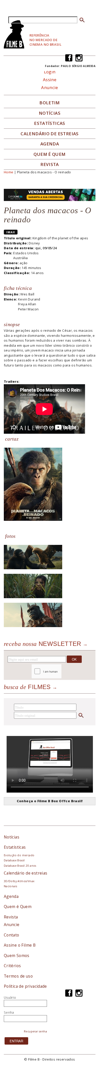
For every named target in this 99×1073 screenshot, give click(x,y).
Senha (9, 1012)
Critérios (12, 965)
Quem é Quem (17, 906)
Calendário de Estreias (50, 133)
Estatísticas (49, 123)
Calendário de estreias (25, 873)
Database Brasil (14, 860)
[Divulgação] (33, 484)
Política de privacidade (25, 986)
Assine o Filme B (20, 945)
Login (50, 72)
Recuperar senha (35, 1031)
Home (8, 172)
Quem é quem (49, 154)
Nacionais (10, 886)
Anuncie (49, 87)
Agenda (49, 143)
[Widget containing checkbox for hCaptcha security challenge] (60, 671)
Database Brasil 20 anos (20, 865)
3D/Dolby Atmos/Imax (19, 881)
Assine (49, 79)
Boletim (49, 102)
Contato (11, 935)
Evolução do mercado (19, 855)
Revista (49, 164)
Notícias (49, 113)
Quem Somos (16, 955)
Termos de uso (18, 976)
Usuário (10, 997)
